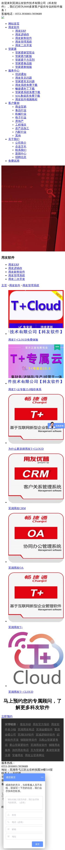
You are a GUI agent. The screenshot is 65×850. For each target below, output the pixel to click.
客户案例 (13, 103)
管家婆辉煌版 (23, 66)
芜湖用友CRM (17, 508)
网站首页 (13, 23)
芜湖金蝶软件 (44, 729)
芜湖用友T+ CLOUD (20, 691)
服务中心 (13, 70)
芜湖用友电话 (26, 729)
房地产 (19, 121)
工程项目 (20, 124)
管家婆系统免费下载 (27, 92)
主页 (4, 285)
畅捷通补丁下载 (25, 88)
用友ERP (20, 30)
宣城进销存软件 (45, 734)
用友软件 (13, 27)
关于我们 (13, 139)
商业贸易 (20, 106)
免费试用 (13, 160)
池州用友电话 (20, 750)
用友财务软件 (23, 38)
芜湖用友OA (16, 567)
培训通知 (20, 74)
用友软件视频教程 (26, 99)
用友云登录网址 (34, 755)
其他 (18, 135)
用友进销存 (22, 34)
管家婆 (12, 48)
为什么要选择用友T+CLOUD (26, 448)
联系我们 (20, 149)
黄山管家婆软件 (19, 744)
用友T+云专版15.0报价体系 (24, 389)
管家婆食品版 (23, 63)
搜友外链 (25, 724)
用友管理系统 (23, 41)
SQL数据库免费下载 (27, 95)
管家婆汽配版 (23, 56)
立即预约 (6, 716)
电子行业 (20, 117)
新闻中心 (20, 153)
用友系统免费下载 (26, 85)
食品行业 (20, 110)
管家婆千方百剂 (25, 59)
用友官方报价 (41, 724)
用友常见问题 (23, 77)
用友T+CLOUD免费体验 (23, 339)
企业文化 (20, 146)
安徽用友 (17, 755)
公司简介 (20, 142)
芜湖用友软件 (39, 744)
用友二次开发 (23, 45)
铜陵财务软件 (28, 739)
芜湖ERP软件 (26, 734)
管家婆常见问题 (25, 81)
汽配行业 (20, 131)
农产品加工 (22, 128)
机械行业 (20, 113)
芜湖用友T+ (15, 627)
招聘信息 (20, 157)
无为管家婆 (37, 750)
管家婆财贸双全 (25, 52)
